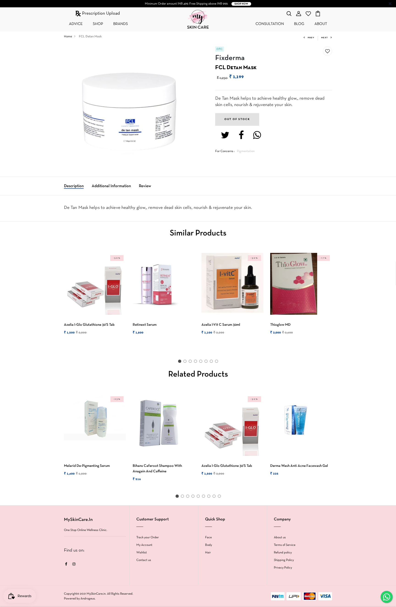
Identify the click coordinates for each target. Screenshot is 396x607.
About (320, 24)
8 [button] (217, 362)
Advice (76, 24)
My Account (144, 545)
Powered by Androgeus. (80, 598)
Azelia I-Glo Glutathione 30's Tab (89, 324)
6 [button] (207, 362)
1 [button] (180, 362)
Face (208, 537)
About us (280, 537)
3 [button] (191, 362)
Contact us (143, 560)
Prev (311, 38)
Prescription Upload (100, 13)
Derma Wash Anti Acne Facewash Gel (299, 466)
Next (324, 38)
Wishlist (141, 552)
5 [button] (201, 362)
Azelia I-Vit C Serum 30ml (220, 324)
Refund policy (283, 552)
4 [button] (196, 362)
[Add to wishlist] (327, 51)
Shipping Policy (284, 560)
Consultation (270, 24)
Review (145, 186)
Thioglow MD (280, 324)
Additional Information (111, 186)
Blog (299, 24)
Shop (98, 24)
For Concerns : (225, 151)
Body (208, 545)
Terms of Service (284, 545)
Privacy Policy (283, 567)
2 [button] (186, 362)
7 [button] (212, 362)
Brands (120, 24)
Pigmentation (246, 151)
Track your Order (147, 537)
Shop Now (241, 4)
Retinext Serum (145, 324)
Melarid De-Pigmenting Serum (87, 466)
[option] (94, 298)
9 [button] (220, 497)
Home (68, 36)
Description (74, 186)
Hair (208, 552)
